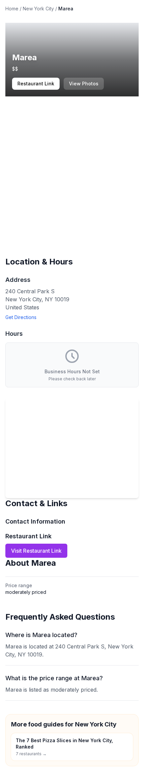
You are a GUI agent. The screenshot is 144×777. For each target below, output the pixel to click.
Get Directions (21, 317)
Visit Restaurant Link (36, 550)
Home (11, 8)
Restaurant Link (35, 83)
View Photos (83, 83)
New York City (38, 8)
